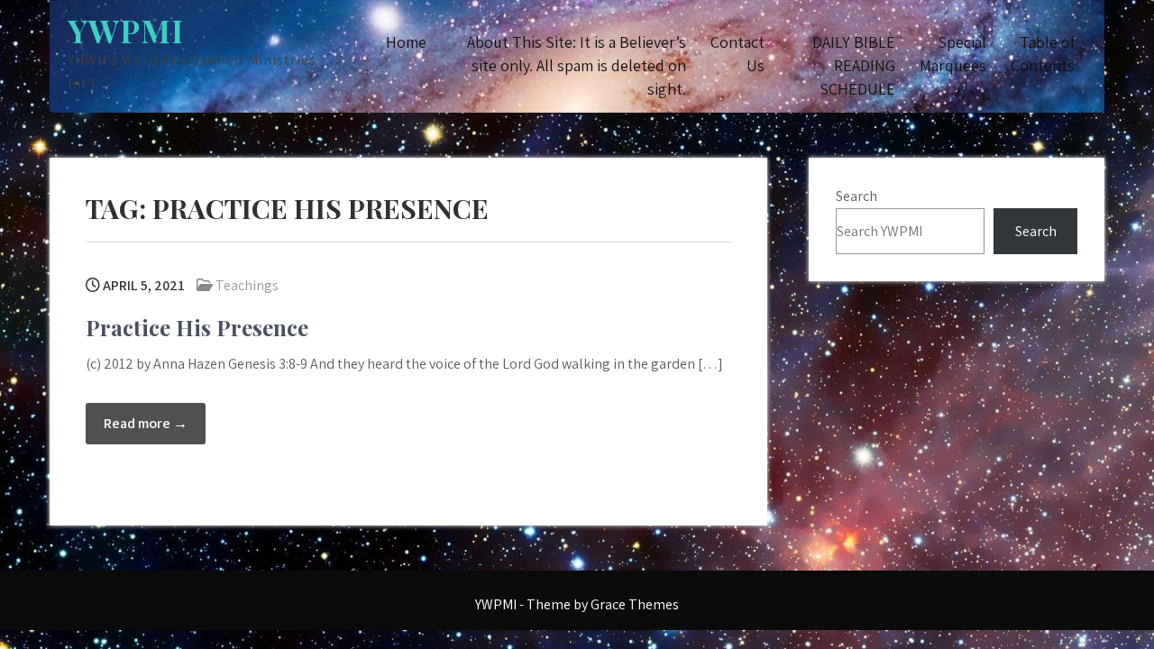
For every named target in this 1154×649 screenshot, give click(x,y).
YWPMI (126, 30)
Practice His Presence (197, 327)
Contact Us (737, 54)
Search (856, 196)
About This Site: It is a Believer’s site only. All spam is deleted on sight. (576, 65)
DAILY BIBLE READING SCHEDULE (853, 65)
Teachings (247, 285)
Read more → (146, 423)
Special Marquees (953, 54)
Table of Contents (1043, 54)
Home (406, 42)
